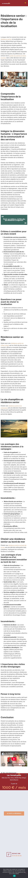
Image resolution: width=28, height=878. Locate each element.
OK (14, 875)
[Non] (25, 872)
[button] (26, 775)
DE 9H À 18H (16, 853)
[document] (14, 439)
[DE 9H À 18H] (9, 854)
